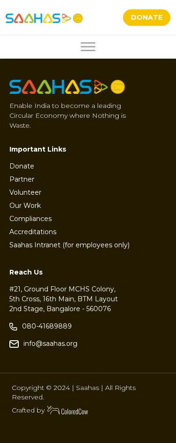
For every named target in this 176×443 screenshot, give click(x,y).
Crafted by (28, 410)
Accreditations (32, 232)
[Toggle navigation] (88, 46)
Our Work (25, 205)
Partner (21, 179)
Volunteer (25, 192)
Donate (21, 166)
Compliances (30, 218)
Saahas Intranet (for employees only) (69, 245)
